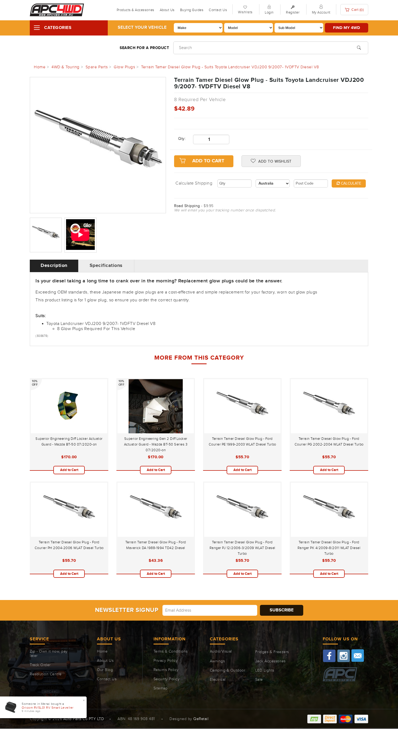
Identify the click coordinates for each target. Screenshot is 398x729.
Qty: (181, 139)
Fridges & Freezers (272, 652)
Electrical (218, 680)
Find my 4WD (346, 27)
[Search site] (359, 47)
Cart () (357, 10)
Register (292, 12)
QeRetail (200, 719)
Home (102, 651)
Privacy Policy (166, 661)
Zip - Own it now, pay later (49, 653)
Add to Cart (208, 161)
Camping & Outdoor (227, 670)
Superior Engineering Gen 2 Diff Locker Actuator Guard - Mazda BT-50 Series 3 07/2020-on (156, 444)
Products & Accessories (135, 10)
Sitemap (161, 688)
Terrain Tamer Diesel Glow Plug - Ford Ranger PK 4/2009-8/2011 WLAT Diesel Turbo (329, 548)
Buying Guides (192, 10)
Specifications (106, 266)
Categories (57, 27)
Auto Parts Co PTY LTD (83, 719)
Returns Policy (166, 670)
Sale (259, 680)
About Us (167, 10)
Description (54, 266)
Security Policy (167, 679)
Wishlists (245, 12)
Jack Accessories (270, 661)
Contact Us (218, 10)
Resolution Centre (46, 674)
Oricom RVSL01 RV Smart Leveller (48, 707)
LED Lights (264, 670)
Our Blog (105, 670)
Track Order (40, 665)
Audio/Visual (221, 651)
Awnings (217, 661)
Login (269, 12)
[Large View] (46, 235)
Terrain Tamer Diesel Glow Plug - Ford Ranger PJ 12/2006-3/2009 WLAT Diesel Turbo (242, 548)
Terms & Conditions (171, 651)
